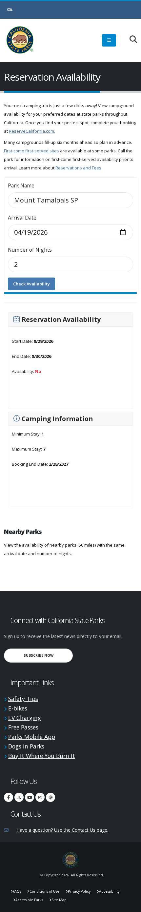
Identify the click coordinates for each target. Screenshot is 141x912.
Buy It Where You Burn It (41, 756)
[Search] (130, 40)
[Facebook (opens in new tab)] (8, 797)
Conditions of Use (44, 891)
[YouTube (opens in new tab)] (29, 797)
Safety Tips (23, 699)
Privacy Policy (79, 891)
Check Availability (31, 284)
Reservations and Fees (78, 168)
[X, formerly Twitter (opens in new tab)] (19, 797)
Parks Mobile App (31, 737)
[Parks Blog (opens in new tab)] (50, 797)
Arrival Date (22, 217)
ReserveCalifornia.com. (32, 131)
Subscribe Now (48, 655)
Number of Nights (30, 249)
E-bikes (17, 708)
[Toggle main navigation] (109, 40)
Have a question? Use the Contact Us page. (62, 830)
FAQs (17, 891)
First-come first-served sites (31, 151)
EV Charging (24, 718)
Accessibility (109, 891)
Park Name (21, 185)
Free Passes (23, 727)
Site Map (59, 900)
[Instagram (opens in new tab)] (40, 797)
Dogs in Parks (26, 746)
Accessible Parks (29, 900)
